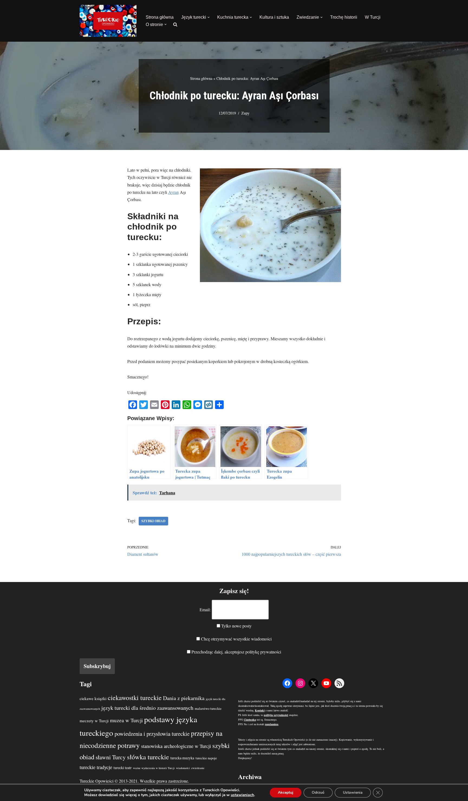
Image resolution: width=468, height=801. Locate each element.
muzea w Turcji (126, 720)
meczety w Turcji (94, 720)
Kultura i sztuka (274, 17)
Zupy (245, 113)
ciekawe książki (93, 698)
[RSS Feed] (339, 683)
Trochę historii (343, 17)
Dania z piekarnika (183, 698)
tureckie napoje (206, 758)
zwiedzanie (197, 768)
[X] (313, 683)
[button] (208, 17)
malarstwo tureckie (208, 708)
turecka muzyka (182, 757)
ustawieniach (242, 795)
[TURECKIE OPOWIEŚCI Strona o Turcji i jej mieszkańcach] (108, 21)
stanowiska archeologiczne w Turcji (176, 746)
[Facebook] (287, 683)
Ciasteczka (250, 719)
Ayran (173, 192)
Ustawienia (353, 792)
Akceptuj (285, 792)
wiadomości (183, 768)
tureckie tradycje (96, 767)
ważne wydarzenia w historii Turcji (154, 768)
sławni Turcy (111, 757)
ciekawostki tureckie (135, 697)
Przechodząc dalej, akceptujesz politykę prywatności (235, 652)
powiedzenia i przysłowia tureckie (152, 733)
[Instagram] (300, 683)
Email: (205, 609)
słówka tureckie (148, 756)
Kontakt (260, 710)
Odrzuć (318, 792)
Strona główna (160, 17)
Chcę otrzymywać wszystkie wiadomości (236, 639)
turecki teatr (122, 767)
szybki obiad (153, 521)
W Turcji (373, 17)
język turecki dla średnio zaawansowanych (147, 707)
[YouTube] (326, 683)
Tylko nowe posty (236, 626)
